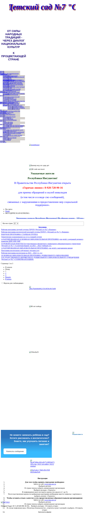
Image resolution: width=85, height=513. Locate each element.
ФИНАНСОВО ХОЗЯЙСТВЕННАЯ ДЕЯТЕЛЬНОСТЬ (13, 83)
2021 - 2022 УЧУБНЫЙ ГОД (11, 104)
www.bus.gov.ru (50, 484)
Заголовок (42, 227)
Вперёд (8, 277)
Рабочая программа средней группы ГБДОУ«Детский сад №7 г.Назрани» (28, 229)
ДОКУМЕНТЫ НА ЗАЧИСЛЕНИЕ (12, 135)
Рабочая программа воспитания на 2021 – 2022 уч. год (21, 253)
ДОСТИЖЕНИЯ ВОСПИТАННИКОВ (13, 125)
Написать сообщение (15, 451)
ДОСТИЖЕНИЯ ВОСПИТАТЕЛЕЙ (13, 126)
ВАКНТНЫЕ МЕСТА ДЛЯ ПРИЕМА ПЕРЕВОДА (13, 84)
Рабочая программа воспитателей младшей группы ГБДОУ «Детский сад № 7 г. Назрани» (35, 232)
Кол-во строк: (8, 223)
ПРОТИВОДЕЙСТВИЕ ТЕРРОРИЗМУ (14, 93)
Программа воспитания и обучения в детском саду (20, 250)
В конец (8, 279)
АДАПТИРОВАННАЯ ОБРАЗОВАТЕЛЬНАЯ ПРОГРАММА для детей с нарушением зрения (36, 248)
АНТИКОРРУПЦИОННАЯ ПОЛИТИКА (10, 94)
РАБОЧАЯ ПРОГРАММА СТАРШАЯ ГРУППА (19, 234)
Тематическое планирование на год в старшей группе (21, 237)
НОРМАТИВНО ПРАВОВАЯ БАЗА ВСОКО (12, 105)
